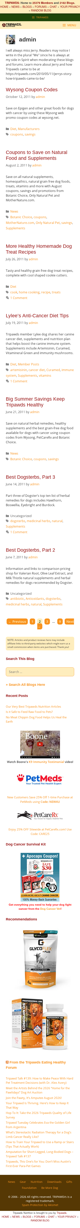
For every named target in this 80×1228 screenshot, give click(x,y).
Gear (23, 1182)
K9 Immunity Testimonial (46, 762)
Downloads (54, 1182)
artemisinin (18, 370)
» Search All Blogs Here (25, 685)
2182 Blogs (67, 3)
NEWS (15, 7)
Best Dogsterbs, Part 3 (30, 477)
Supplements (15, 228)
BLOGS (27, 7)
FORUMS (41, 7)
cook (13, 292)
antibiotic (17, 598)
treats (56, 292)
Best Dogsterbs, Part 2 (30, 550)
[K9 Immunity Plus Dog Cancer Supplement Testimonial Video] (40, 757)
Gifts (69, 1182)
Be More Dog (49, 1188)
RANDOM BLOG (41, 10)
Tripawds (62, 1213)
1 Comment (18, 298)
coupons (16, 134)
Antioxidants (35, 598)
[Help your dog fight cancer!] (40, 900)
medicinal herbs (38, 521)
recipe (45, 292)
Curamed (53, 370)
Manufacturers (29, 129)
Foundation (29, 1188)
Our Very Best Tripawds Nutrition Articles (33, 706)
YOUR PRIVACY (70, 7)
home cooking (29, 292)
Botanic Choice (21, 217)
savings (30, 134)
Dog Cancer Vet (50, 908)
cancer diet (37, 370)
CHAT (53, 7)
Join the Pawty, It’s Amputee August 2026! (34, 1098)
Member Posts (28, 364)
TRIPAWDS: (12, 3)
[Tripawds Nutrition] (13, 25)
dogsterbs (17, 521)
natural (57, 521)
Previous (17, 621)
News (14, 211)
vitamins (45, 375)
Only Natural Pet (48, 223)
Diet (13, 129)
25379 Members (42, 3)
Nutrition (37, 1182)
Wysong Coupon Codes (32, 89)
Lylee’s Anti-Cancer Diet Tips (37, 315)
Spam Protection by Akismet (40, 1205)
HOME (4, 7)
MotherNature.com (20, 223)
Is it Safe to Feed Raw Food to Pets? (29, 712)
